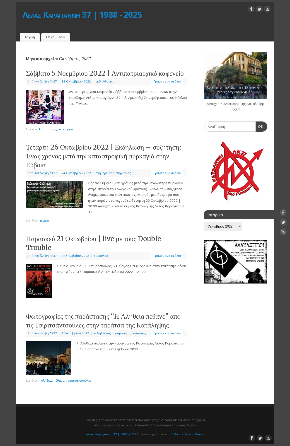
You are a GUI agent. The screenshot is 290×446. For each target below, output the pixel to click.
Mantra (179, 434)
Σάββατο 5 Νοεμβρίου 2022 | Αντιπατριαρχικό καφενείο (105, 73)
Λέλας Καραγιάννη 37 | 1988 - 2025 (82, 14)
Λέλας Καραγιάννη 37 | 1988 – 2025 (112, 434)
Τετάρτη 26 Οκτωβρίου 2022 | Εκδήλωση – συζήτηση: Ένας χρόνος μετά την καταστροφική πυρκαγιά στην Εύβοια (103, 156)
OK (260, 126)
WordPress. (196, 434)
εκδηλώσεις (104, 81)
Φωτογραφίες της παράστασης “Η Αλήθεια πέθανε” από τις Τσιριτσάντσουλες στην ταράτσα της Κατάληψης (103, 320)
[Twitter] (259, 10)
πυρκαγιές (123, 173)
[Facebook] (251, 10)
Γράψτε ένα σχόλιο (167, 81)
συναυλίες (101, 256)
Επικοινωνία (55, 37)
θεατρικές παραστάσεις (129, 333)
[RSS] (267, 10)
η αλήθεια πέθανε (51, 380)
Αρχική (30, 37)
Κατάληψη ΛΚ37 (45, 81)
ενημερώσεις (105, 173)
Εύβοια (44, 221)
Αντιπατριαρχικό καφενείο (58, 129)
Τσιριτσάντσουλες (79, 380)
